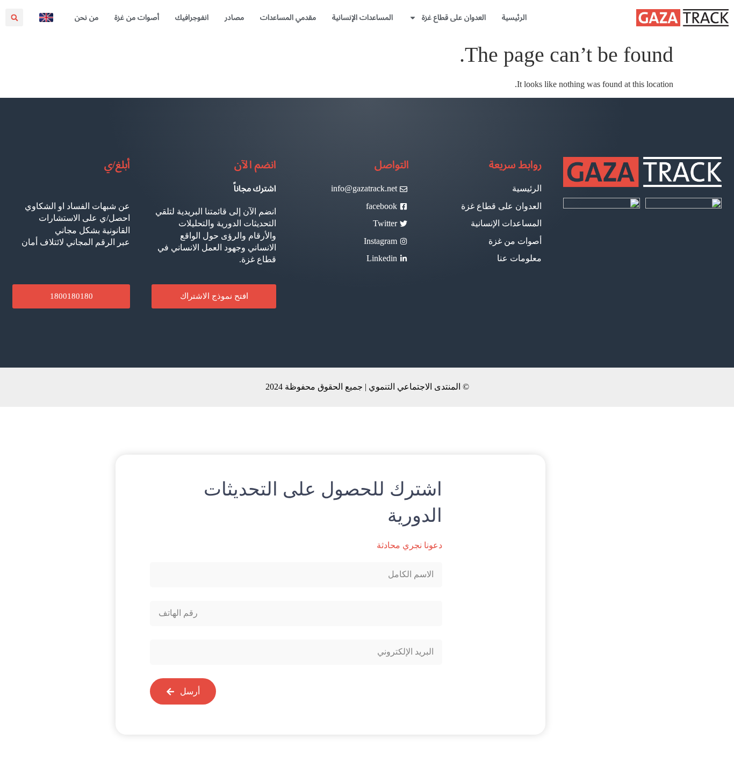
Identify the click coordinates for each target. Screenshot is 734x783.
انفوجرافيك (191, 17)
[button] (14, 17)
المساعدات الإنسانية (362, 17)
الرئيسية (514, 17)
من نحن (86, 17)
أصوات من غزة (136, 17)
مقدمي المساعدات (288, 17)
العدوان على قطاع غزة (454, 17)
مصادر (234, 17)
